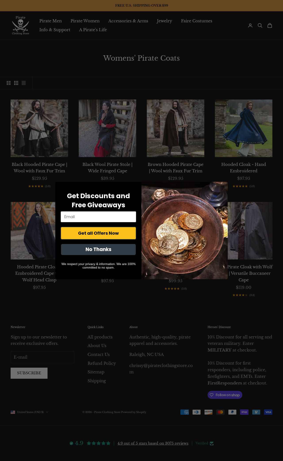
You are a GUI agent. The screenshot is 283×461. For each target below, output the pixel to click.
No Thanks (98, 249)
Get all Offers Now (98, 233)
